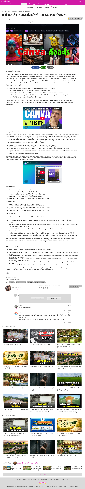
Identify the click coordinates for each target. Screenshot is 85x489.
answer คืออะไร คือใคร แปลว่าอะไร (27, 463)
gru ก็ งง (20, 305)
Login (37, 298)
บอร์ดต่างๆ (39, 7)
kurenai (19, 312)
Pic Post (46, 4)
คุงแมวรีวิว (8, 19)
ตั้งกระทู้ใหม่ (43, 474)
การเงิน (60, 4)
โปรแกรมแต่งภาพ (39, 282)
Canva (11, 190)
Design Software (20, 282)
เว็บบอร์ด (23, 4)
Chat (34, 4)
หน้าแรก (12, 4)
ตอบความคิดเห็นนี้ (67, 310)
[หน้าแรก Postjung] (6, 1)
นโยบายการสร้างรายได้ (40, 486)
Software (30, 282)
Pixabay (11, 194)
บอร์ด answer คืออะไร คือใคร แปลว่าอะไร (20, 11)
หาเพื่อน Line (40, 4)
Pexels (11, 192)
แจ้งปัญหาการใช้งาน (63, 486)
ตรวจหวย (17, 4)
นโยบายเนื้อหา (32, 486)
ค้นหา (47, 7)
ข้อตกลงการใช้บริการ (11, 486)
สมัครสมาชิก (54, 298)
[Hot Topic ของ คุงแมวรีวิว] (8, 290)
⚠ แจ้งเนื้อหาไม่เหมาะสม (73, 286)
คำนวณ (55, 4)
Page (65, 4)
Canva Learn (12, 196)
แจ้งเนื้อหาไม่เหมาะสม (73, 486)
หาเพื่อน (29, 4)
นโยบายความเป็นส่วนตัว (22, 486)
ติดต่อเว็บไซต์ (55, 486)
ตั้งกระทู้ (55, 7)
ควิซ (51, 4)
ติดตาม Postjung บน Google (76, 18)
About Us (49, 486)
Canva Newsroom (14, 198)
